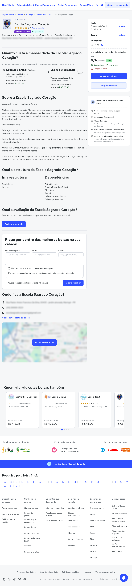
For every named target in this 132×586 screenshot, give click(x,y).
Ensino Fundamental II (68, 5)
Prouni (93, 533)
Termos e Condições (26, 572)
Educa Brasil (117, 551)
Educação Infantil (25, 5)
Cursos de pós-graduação (31, 520)
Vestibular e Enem (76, 508)
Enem (92, 514)
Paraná (20, 15)
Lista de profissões (10, 514)
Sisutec (93, 551)
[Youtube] (25, 579)
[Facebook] (4, 579)
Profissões (72, 520)
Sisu (92, 527)
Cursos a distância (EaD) (32, 539)
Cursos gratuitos (31, 552)
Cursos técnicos (31, 533)
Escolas (27, 546)
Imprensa (87, 572)
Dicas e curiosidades (74, 514)
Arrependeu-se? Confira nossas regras (69, 449)
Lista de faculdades (55, 508)
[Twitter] (20, 579)
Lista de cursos (31, 508)
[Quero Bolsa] (8, 5)
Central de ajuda (76, 464)
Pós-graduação (75, 527)
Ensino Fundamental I (45, 5)
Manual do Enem (97, 520)
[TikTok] (14, 579)
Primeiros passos (119, 513)
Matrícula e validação (117, 538)
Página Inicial (8, 15)
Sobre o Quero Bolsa (118, 507)
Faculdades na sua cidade (54, 514)
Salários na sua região (8, 520)
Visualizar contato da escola (16, 317)
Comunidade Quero (55, 520)
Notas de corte (97, 508)
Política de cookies (70, 572)
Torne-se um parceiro (105, 572)
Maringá (29, 15)
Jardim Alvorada (43, 15)
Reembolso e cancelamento (118, 519)
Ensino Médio (86, 5)
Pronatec (94, 545)
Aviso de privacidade (49, 572)
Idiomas (71, 533)
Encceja (93, 557)
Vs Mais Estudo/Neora (118, 545)
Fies (92, 539)
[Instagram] (9, 579)
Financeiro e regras (120, 526)
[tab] (62, 429)
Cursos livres (30, 527)
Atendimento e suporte (119, 532)
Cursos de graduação (29, 514)
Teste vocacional (9, 508)
